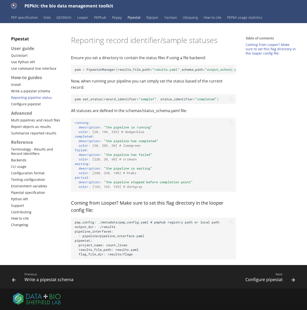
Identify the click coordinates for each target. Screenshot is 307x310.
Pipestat (134, 17)
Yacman (170, 17)
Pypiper (152, 17)
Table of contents (260, 38)
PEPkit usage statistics (244, 17)
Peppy (117, 17)
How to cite (212, 17)
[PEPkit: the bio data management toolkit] (14, 6)
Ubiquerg (190, 17)
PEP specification (24, 17)
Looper (82, 17)
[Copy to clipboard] (231, 69)
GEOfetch (63, 17)
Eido (47, 17)
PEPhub (100, 17)
